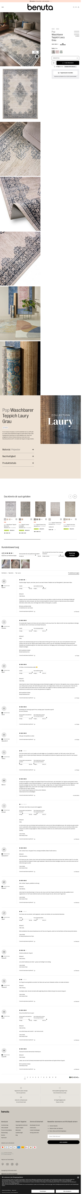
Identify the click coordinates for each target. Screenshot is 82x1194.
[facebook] (16, 1164)
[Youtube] (7, 1164)
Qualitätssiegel (19, 1132)
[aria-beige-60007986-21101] (67, 519)
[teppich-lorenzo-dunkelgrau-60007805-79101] (20, 519)
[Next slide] (75, 496)
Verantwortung (4, 1125)
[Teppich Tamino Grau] (55, 509)
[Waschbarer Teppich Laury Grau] (53, 51)
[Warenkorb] (78, 7)
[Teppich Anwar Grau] (40, 509)
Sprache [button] (11, 573)
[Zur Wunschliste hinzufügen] (54, 63)
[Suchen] (74, 7)
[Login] (76, 7)
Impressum (4, 1137)
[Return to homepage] (40, 7)
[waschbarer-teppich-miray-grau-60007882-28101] (5, 519)
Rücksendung (4, 1132)
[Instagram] (12, 1164)
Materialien (18, 1130)
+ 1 (11, 519)
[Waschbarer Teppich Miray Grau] (10, 509)
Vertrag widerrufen (34, 1132)
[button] (6, 564)
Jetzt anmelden (63, 1142)
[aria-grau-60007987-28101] (69, 519)
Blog (17, 1135)
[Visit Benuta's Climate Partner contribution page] (7, 1153)
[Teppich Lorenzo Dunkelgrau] (25, 509)
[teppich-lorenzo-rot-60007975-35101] (22, 519)
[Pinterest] (2, 1164)
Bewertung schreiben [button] (72, 554)
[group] (10, 553)
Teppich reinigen (19, 1127)
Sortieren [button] (4, 573)
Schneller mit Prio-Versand (70, 66)
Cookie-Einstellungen (35, 1130)
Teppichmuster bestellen (66, 73)
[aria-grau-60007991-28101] (64, 519)
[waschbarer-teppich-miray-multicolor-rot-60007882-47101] (9, 519)
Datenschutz (33, 1127)
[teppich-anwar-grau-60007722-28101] (35, 519)
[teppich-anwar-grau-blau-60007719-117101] (39, 519)
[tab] (73, 573)
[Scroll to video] (37, 56)
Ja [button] (34, 611)
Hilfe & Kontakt (4, 1127)
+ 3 (71, 519)
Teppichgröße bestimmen (21, 1125)
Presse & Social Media (6, 1130)
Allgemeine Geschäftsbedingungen (9, 1173)
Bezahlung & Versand (35, 1125)
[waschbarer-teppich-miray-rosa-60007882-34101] (7, 519)
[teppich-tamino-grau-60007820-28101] (49, 519)
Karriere (3, 1135)
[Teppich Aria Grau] (70, 509)
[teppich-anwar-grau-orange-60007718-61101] (37, 519)
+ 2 (41, 519)
